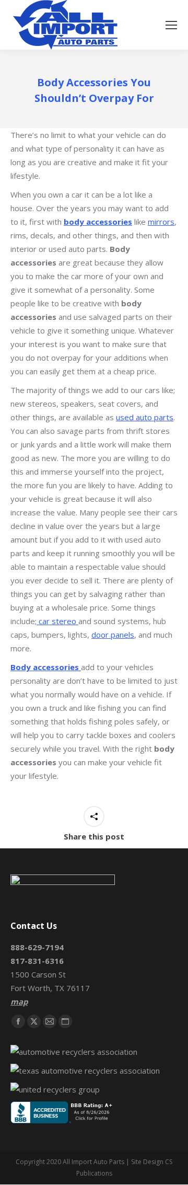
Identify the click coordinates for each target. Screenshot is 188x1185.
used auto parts (144, 417)
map (19, 1001)
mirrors (161, 221)
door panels (112, 634)
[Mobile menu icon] (171, 25)
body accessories (98, 221)
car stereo (57, 621)
